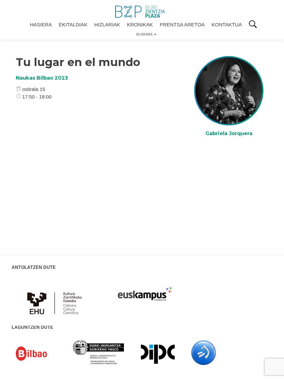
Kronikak (140, 24)
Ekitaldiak (73, 24)
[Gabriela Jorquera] (228, 90)
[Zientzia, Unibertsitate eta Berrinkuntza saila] (99, 352)
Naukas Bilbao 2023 (42, 78)
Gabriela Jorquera (229, 133)
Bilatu (253, 25)
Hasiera (41, 24)
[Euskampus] (145, 291)
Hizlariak (107, 24)
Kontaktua (227, 24)
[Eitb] (203, 352)
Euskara (144, 34)
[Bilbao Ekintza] (39, 354)
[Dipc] (158, 354)
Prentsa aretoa (182, 24)
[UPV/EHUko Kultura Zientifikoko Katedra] (56, 300)
